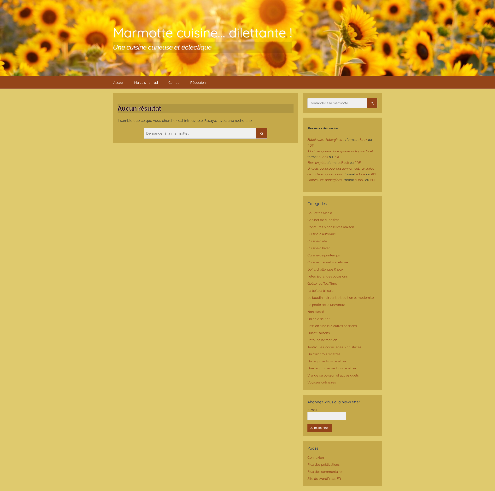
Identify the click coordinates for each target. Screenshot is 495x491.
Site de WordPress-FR (324, 479)
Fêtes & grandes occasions (327, 276)
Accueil (118, 82)
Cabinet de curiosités (323, 220)
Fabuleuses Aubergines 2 (325, 140)
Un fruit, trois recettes (323, 354)
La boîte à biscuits (320, 291)
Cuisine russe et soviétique (327, 262)
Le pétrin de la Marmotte (326, 305)
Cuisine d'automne (321, 234)
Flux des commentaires (325, 472)
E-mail (313, 410)
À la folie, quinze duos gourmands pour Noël (340, 151)
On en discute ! (318, 319)
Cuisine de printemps (323, 255)
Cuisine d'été (317, 241)
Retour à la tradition (322, 340)
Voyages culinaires (321, 382)
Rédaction (198, 82)
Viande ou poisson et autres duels (333, 375)
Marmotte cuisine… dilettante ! (202, 32)
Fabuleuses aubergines (324, 180)
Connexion (315, 457)
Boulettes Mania (319, 213)
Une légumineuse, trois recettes (331, 368)
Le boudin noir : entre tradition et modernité (340, 298)
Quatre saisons (318, 333)
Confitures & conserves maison (330, 227)
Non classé (315, 312)
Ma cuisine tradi (146, 82)
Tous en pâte (316, 163)
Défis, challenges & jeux (325, 269)
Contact (174, 82)
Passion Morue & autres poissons (332, 326)
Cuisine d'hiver (318, 248)
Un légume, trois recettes (326, 361)
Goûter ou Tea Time (322, 283)
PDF (310, 145)
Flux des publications (323, 464)
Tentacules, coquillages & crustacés (334, 347)
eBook (362, 140)
